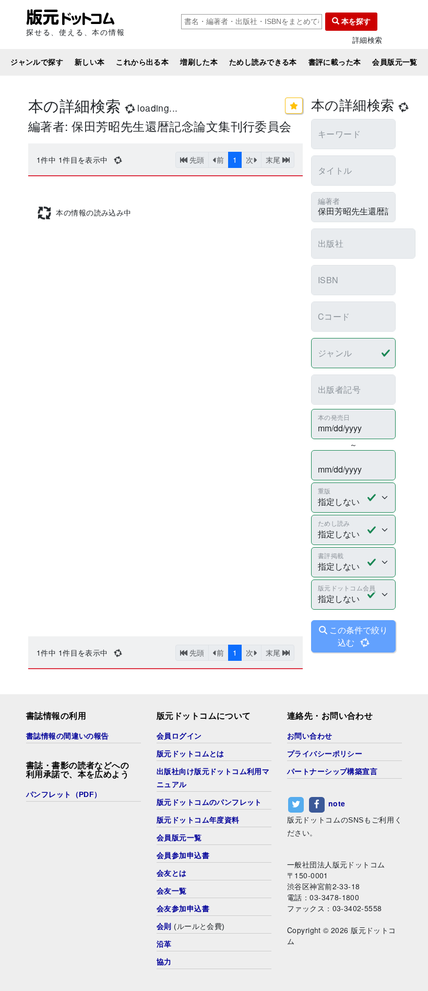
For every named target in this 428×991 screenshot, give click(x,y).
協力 (164, 962)
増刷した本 (199, 62)
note (337, 804)
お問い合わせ (309, 736)
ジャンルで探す (36, 62)
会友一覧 (172, 891)
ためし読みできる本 (263, 62)
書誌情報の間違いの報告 (67, 736)
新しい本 (90, 62)
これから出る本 (142, 62)
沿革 (164, 944)
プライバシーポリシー (324, 754)
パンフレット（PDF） (64, 794)
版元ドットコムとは (190, 754)
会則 (164, 926)
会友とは (172, 873)
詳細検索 (367, 40)
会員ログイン (179, 736)
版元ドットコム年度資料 (198, 820)
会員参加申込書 (183, 855)
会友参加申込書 (183, 908)
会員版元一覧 (395, 62)
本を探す (355, 21)
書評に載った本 (334, 62)
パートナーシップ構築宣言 (332, 771)
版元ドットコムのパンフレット (209, 802)
